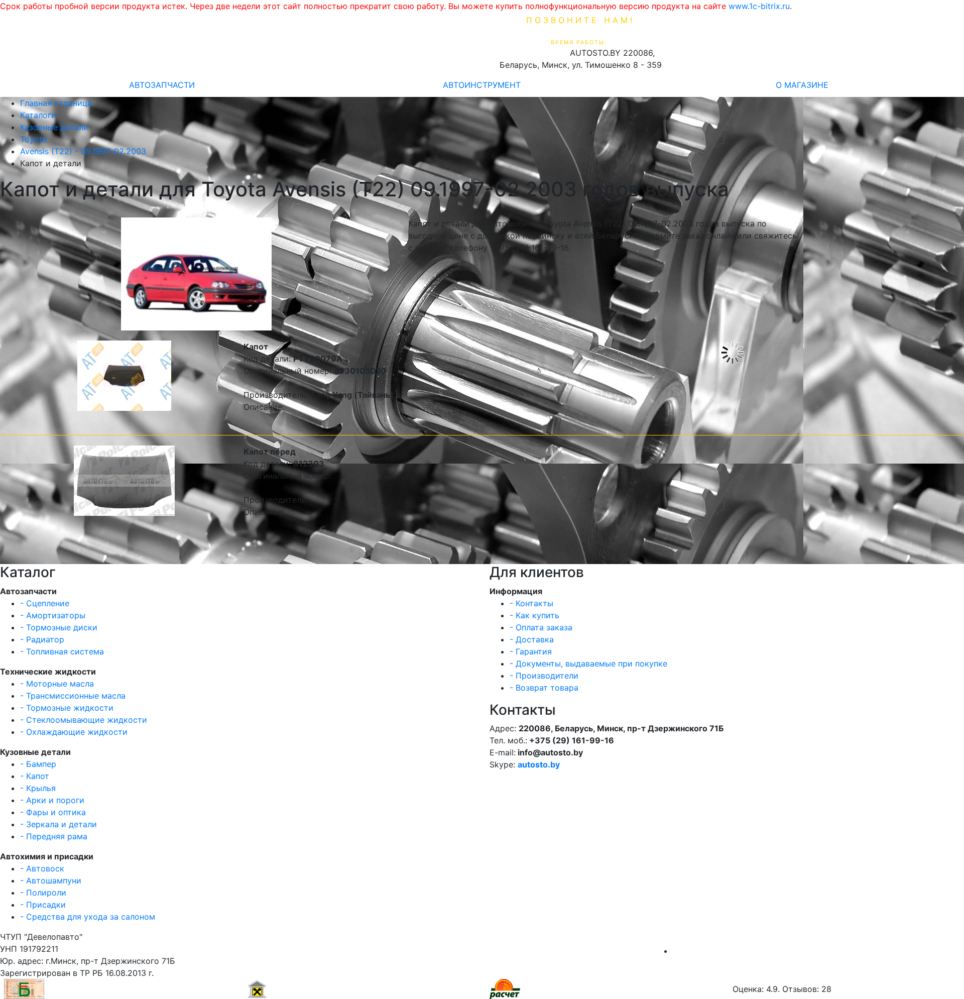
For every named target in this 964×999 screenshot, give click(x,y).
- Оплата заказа (541, 627)
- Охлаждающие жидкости (74, 732)
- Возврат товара (544, 688)
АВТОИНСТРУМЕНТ (482, 85)
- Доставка (532, 639)
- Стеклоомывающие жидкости (83, 720)
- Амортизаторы (52, 615)
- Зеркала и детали (58, 824)
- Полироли (43, 892)
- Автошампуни (50, 880)
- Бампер (38, 764)
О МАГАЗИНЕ (802, 85)
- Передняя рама (53, 836)
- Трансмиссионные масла (73, 696)
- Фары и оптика (53, 812)
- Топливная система (62, 651)
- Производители (544, 676)
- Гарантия (531, 651)
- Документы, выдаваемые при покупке (588, 663)
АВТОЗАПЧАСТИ (162, 85)
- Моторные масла (57, 684)
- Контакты (531, 603)
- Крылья (38, 788)
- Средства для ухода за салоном (87, 917)
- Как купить (534, 615)
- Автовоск (42, 868)
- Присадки (43, 905)
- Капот (34, 776)
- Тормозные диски (58, 627)
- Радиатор (42, 639)
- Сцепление (44, 603)
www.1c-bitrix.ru (759, 6)
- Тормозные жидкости (66, 708)
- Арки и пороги (52, 800)
